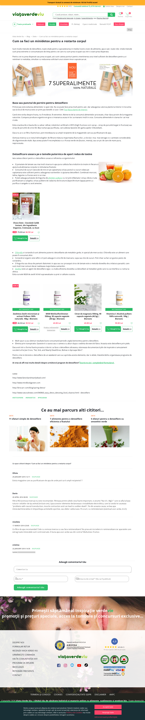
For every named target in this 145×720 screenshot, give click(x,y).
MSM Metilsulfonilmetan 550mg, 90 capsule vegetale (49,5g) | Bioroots (57, 316)
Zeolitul (18, 269)
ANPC (112, 694)
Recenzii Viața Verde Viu (25, 650)
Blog (129, 29)
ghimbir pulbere (55, 178)
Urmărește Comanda (23, 654)
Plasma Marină (102, 18)
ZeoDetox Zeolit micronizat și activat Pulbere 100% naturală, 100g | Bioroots (26, 316)
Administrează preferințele (105, 717)
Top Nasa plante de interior (75, 109)
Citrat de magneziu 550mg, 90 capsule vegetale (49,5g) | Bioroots (88, 316)
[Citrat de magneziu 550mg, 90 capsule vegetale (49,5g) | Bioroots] (88, 297)
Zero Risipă (119, 24)
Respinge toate (108, 712)
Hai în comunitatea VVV (24, 658)
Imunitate (64, 24)
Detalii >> (34, 238)
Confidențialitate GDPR (78, 694)
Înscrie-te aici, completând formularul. (97, 363)
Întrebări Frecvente (23, 671)
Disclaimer (100, 694)
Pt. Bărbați (76, 24)
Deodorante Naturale (65, 18)
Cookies (58, 694)
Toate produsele (24, 24)
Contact (130, 6)
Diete (11, 416)
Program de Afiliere (23, 662)
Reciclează (18, 667)
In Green (77, 18)
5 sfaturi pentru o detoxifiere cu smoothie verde (107, 420)
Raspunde (36, 477)
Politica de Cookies (74, 712)
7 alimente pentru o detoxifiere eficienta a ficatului (66, 420)
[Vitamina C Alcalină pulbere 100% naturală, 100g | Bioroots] (119, 297)
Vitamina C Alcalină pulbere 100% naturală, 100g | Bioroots (119, 316)
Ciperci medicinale (90, 24)
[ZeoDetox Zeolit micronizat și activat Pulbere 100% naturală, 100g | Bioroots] (26, 297)
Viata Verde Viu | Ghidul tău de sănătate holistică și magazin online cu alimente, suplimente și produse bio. (71, 700)
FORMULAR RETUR (21, 646)
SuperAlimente (87, 18)
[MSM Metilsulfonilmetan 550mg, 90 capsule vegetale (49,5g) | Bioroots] (57, 297)
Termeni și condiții (40, 694)
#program (42, 398)
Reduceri (40, 24)
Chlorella (19, 252)
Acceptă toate (108, 707)
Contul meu (109, 6)
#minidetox (30, 398)
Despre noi (120, 6)
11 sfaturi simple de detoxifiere (25, 418)
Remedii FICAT (105, 24)
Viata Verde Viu (18, 36)
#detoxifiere (17, 398)
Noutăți (52, 24)
